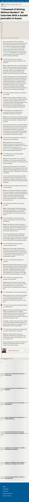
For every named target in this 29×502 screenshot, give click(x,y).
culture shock (6, 48)
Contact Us (5, 491)
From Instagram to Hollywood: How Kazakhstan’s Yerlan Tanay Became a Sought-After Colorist (13, 463)
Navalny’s (5, 235)
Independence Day (7, 148)
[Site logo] (11, 4)
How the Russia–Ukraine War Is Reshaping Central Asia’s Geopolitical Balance (13, 418)
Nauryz (18, 147)
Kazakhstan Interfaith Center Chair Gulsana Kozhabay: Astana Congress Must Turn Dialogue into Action (14, 433)
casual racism (6, 52)
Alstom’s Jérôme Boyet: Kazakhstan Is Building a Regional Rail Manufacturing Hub (13, 448)
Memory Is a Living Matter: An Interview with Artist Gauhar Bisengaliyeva (14, 403)
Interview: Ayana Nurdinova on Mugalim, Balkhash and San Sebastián (13, 389)
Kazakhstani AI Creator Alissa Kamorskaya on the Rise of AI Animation (13, 374)
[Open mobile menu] (2, 4)
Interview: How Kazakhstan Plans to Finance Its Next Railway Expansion (13, 477)
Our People (5, 489)
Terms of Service (7, 496)
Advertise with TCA (7, 493)
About (4, 486)
